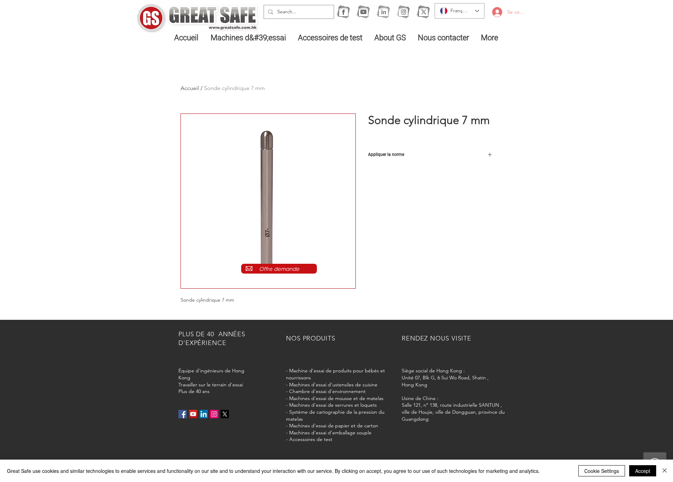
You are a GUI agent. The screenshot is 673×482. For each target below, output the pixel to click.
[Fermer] (664, 470)
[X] (423, 12)
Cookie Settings (601, 470)
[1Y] (363, 12)
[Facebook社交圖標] (182, 414)
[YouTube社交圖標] (193, 414)
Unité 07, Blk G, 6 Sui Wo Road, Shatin (444, 377)
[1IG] (403, 12)
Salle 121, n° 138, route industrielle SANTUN (450, 405)
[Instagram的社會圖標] (214, 414)
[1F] (343, 12)
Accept (642, 470)
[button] (249, 37)
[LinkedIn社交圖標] (203, 414)
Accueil (190, 88)
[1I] (383, 12)
